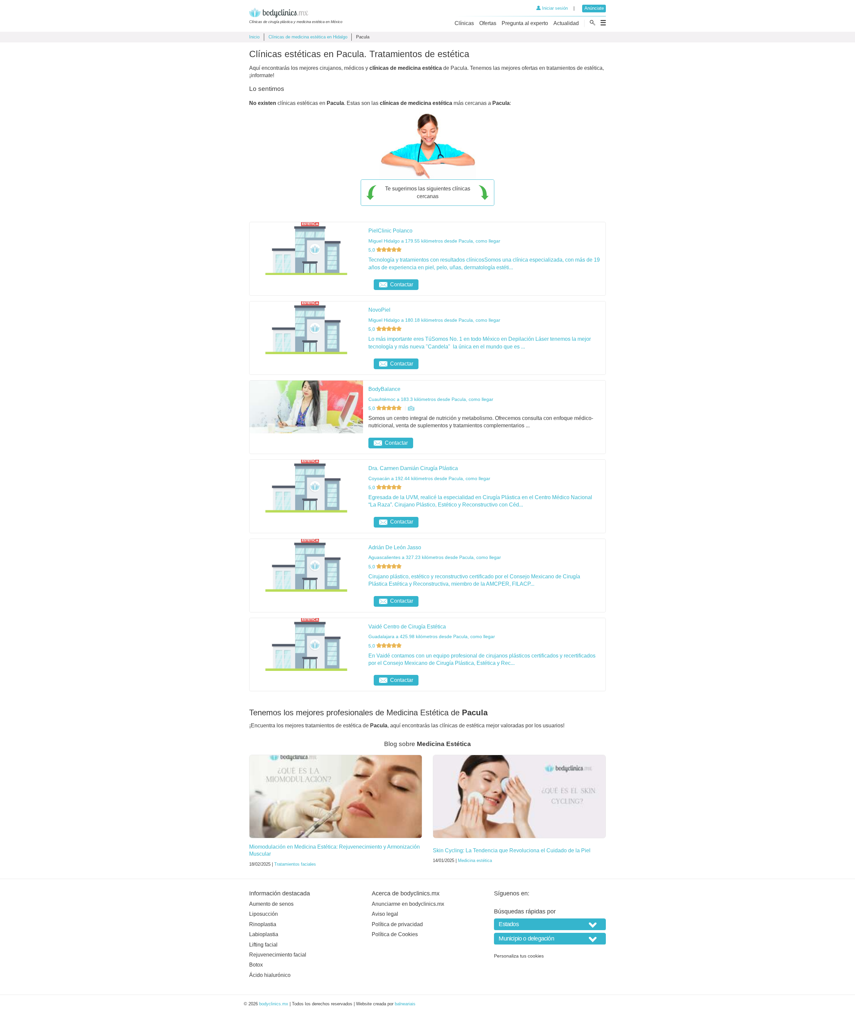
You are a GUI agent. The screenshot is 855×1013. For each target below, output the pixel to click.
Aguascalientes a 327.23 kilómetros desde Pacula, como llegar (434, 557)
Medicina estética (475, 860)
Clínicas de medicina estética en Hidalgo (308, 36)
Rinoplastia (262, 924)
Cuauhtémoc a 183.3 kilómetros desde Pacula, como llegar (430, 399)
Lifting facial (263, 945)
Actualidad (566, 23)
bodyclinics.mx (273, 1003)
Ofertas (487, 23)
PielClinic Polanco (390, 231)
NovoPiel (379, 310)
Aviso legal (385, 914)
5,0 (372, 250)
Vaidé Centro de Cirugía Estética (407, 626)
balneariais (405, 1003)
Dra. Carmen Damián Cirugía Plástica (413, 468)
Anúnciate (594, 8)
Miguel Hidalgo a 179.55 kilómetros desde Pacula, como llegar (434, 241)
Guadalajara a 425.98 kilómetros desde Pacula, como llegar (431, 636)
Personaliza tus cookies (519, 956)
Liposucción (263, 914)
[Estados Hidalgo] (550, 924)
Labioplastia (263, 934)
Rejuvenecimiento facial (277, 955)
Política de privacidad (397, 924)
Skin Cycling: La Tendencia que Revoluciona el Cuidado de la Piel (511, 850)
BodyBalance (384, 389)
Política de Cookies (395, 934)
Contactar (401, 284)
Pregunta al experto (525, 23)
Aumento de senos (271, 904)
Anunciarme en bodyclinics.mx (408, 904)
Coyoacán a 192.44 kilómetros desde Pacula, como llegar (429, 478)
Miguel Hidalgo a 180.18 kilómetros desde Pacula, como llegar (434, 320)
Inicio (254, 36)
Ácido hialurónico (270, 975)
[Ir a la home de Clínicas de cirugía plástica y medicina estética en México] (295, 14)
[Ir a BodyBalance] (410, 408)
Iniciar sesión (554, 8)
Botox (256, 965)
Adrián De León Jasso (394, 547)
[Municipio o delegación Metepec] (550, 939)
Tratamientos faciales (295, 864)
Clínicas (464, 23)
